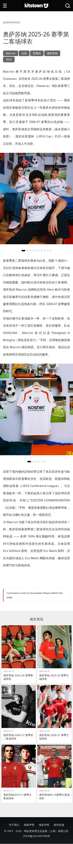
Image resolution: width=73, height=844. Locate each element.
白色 (24, 53)
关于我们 (14, 825)
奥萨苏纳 (52, 53)
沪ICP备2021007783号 (36, 836)
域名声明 (44, 825)
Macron (10, 53)
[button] (23, 250)
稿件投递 (59, 825)
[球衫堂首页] (36, 5)
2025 (9, 59)
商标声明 (29, 825)
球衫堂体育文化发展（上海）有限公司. (46, 831)
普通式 (37, 53)
